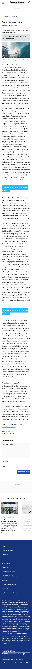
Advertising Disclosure (8, 572)
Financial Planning (7, 550)
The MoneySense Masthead (10, 593)
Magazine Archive (10, 17)
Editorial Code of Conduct (9, 576)
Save (3, 546)
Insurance (5, 559)
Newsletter (5, 580)
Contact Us (5, 589)
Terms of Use (6, 563)
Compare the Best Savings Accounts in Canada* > (15, 189)
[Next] (28, 511)
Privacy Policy (6, 567)
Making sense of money (9, 584)
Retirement (5, 554)
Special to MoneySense (8, 25)
